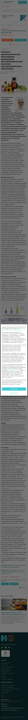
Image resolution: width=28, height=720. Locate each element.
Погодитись (14, 389)
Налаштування (14, 393)
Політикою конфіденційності (15, 330)
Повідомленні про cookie (14, 370)
